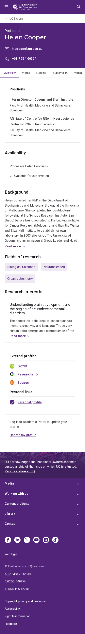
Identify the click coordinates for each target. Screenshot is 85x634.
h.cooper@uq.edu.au (27, 49)
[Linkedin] (17, 540)
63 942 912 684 (21, 574)
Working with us (16, 494)
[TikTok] (55, 540)
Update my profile (23, 435)
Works (26, 72)
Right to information (17, 616)
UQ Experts (16, 18)
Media (78, 72)
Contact (10, 524)
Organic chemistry (20, 279)
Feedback (11, 623)
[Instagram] (46, 540)
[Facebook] (8, 540)
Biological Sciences (21, 267)
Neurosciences (54, 267)
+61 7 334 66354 (24, 58)
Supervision (60, 72)
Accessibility (13, 608)
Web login (11, 554)
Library (10, 514)
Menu (6, 7)
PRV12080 (22, 588)
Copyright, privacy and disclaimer (26, 601)
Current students (17, 504)
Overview (10, 72)
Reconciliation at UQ (20, 471)
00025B (21, 581)
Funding (41, 72)
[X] (27, 540)
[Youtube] (36, 540)
